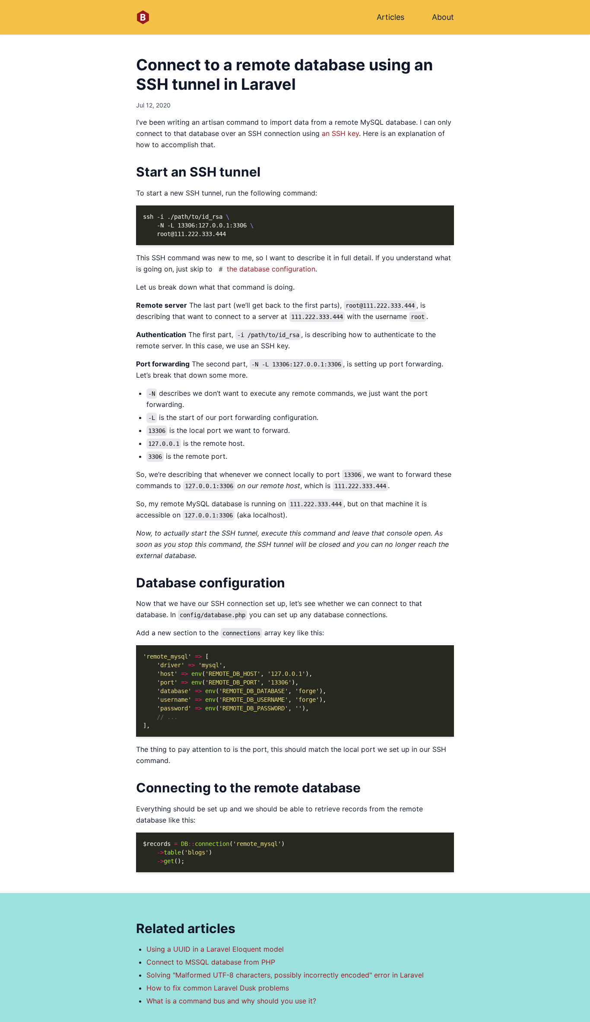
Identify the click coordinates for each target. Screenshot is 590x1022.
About (443, 17)
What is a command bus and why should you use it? (231, 1001)
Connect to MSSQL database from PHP (210, 962)
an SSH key (340, 133)
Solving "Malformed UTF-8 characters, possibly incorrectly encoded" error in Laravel (285, 975)
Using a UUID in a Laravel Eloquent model (215, 949)
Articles (390, 17)
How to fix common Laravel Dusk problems (217, 988)
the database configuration (271, 269)
